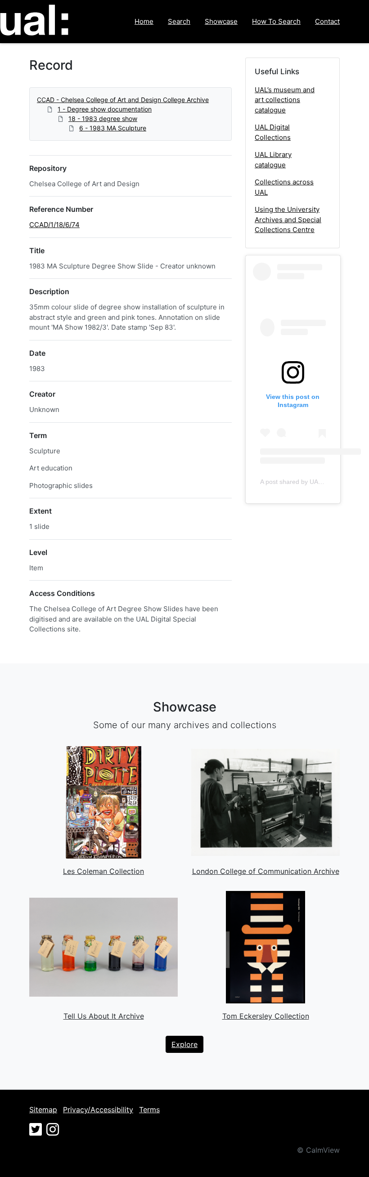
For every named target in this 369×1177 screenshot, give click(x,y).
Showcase (221, 21)
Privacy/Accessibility (98, 1109)
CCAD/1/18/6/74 (54, 224)
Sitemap (43, 1109)
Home (144, 21)
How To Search (276, 21)
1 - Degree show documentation (105, 109)
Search (179, 21)
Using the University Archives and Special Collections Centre (288, 219)
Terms (149, 1109)
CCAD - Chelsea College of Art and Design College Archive (123, 99)
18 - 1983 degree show (102, 118)
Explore (184, 1044)
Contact (327, 21)
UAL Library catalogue (273, 159)
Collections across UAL (284, 187)
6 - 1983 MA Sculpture (112, 128)
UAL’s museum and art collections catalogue (285, 99)
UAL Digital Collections (273, 132)
